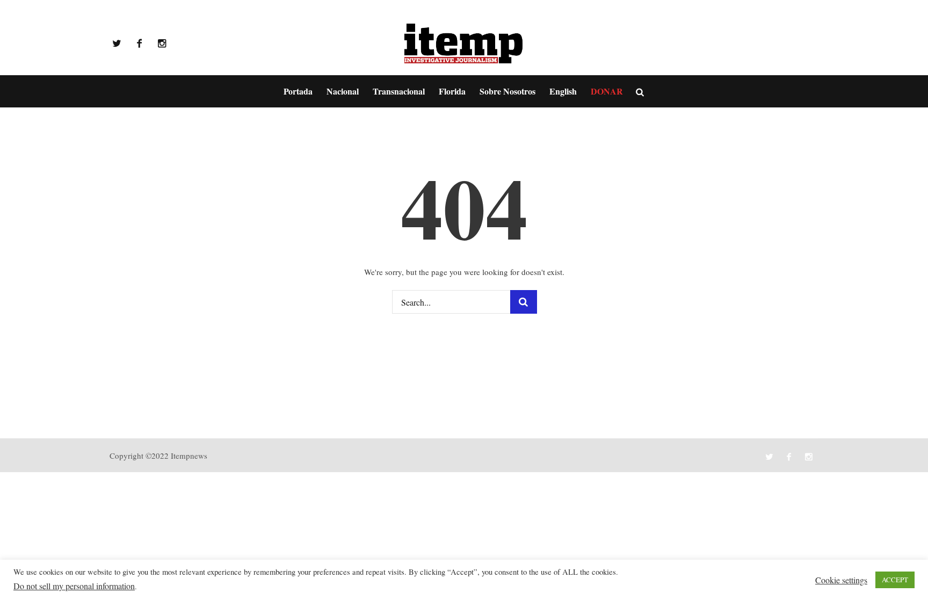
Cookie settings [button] (841, 579)
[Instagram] (162, 43)
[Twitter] (117, 43)
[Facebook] (139, 43)
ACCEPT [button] (895, 579)
